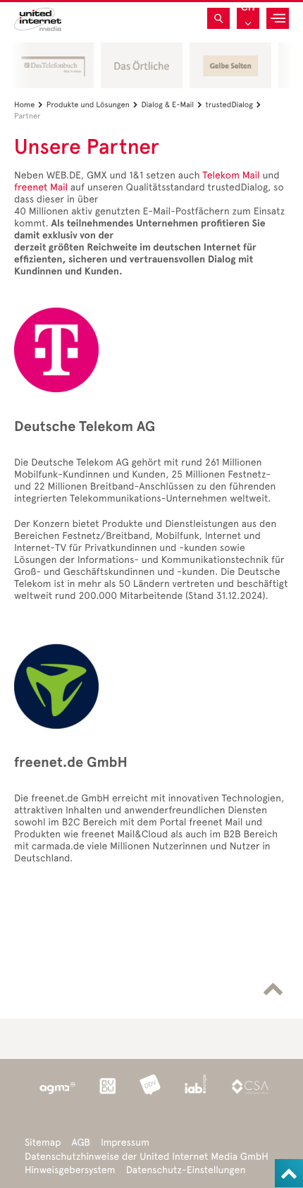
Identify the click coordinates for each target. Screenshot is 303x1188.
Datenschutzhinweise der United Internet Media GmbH (146, 1157)
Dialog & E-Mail (171, 104)
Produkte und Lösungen (92, 104)
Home (28, 104)
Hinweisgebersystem (70, 1170)
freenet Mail (41, 187)
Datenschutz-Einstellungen (186, 1170)
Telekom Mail (230, 175)
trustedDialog (233, 104)
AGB (80, 1142)
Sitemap (43, 1142)
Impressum (125, 1142)
